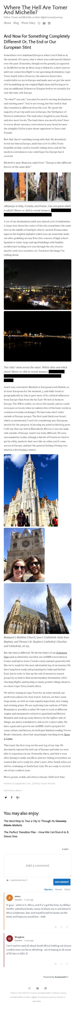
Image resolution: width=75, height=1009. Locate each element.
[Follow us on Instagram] (39, 23)
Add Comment (62, 882)
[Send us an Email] (44, 23)
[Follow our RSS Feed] (49, 23)
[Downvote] (67, 927)
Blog (16, 23)
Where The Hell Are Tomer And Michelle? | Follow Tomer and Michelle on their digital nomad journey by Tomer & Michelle (38, 997)
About (7, 23)
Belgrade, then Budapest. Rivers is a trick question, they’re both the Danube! (34, 376)
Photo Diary (28, 23)
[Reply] (56, 927)
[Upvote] (61, 927)
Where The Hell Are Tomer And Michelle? (35, 10)
